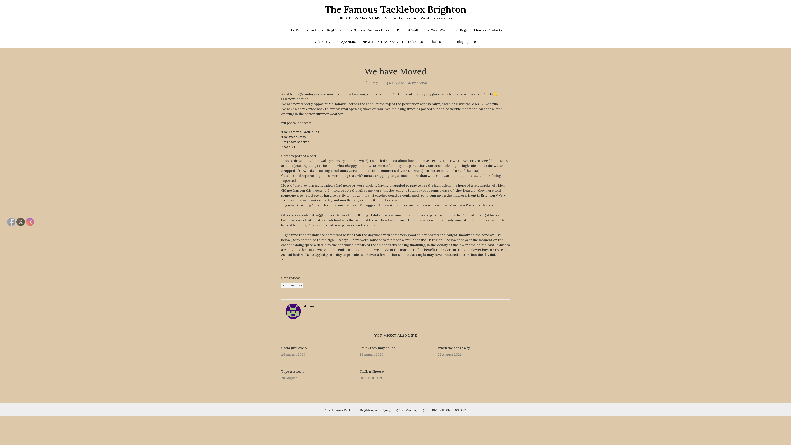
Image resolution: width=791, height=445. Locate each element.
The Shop (354, 30)
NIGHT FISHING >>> (378, 42)
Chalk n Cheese (371, 371)
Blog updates (467, 42)
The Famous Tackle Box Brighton (315, 30)
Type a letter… (292, 371)
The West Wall (435, 30)
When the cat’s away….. (456, 348)
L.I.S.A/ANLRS (344, 42)
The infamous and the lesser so (425, 42)
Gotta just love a (294, 348)
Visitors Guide (379, 30)
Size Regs (460, 30)
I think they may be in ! (377, 348)
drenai (422, 83)
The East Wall (407, 30)
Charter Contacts (488, 30)
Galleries (320, 42)
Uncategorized (292, 285)
